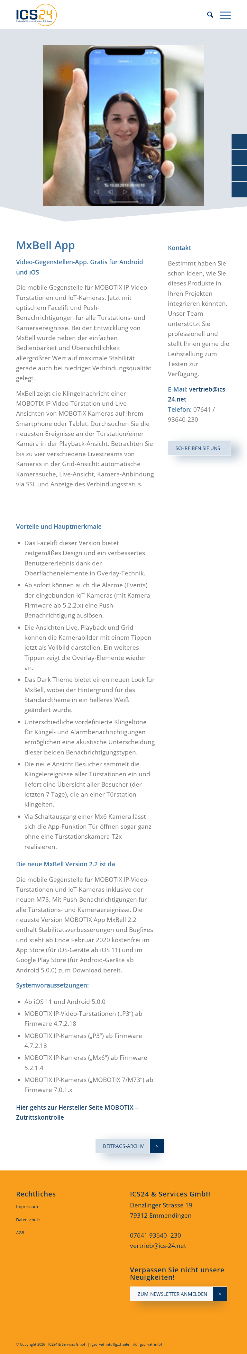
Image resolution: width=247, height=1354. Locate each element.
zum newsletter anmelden (172, 1294)
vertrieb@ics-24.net (158, 1245)
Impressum (27, 1206)
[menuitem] (207, 14)
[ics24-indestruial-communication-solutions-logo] (41, 14)
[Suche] (207, 14)
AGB (20, 1232)
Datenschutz (28, 1220)
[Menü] (222, 14)
